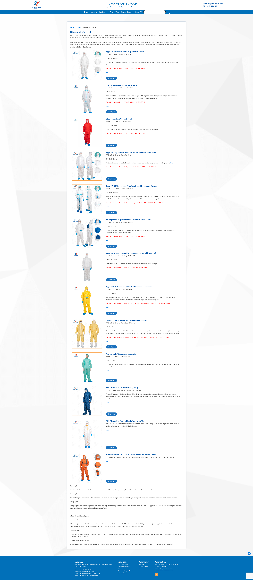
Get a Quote (111, 78)
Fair (140, 569)
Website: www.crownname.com (164, 571)
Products (102, 12)
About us (94, 12)
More (107, 72)
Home (86, 12)
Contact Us (138, 12)
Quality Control (126, 12)
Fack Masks (121, 569)
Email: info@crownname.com (213, 4)
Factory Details (143, 566)
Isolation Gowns (122, 573)
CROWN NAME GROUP (123, 3)
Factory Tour (114, 12)
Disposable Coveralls (123, 566)
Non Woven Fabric (123, 564)
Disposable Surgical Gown (125, 571)
